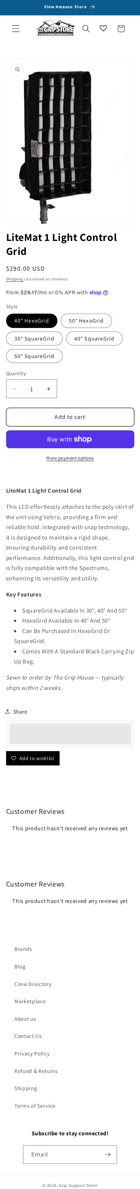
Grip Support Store (78, 1185)
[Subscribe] (107, 1154)
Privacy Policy (32, 1053)
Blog (20, 966)
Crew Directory (32, 983)
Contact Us (28, 1035)
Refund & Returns (36, 1070)
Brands (23, 948)
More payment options (70, 458)
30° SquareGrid (34, 338)
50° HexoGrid (86, 320)
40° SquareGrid (94, 338)
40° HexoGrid (31, 320)
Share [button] (20, 711)
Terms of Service (35, 1105)
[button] (15, 28)
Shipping (14, 278)
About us (25, 1018)
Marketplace (30, 1001)
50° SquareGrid (34, 355)
